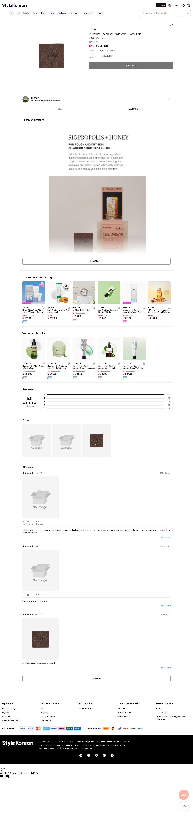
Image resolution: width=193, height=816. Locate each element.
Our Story (88, 13)
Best (43, 13)
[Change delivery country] (171, 5)
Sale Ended (131, 65)
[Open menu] (4, 13)
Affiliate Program (86, 708)
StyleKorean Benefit (11, 721)
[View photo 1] (36, 440)
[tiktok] (88, 755)
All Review (96, 678)
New (52, 13)
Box (12, 13)
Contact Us (46, 721)
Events (100, 13)
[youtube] (104, 755)
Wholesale (161, 5)
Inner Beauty (23, 13)
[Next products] (166, 292)
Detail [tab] (59, 108)
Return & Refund (48, 717)
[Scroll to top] (184, 806)
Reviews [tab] (134, 108)
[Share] (171, 25)
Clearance (75, 13)
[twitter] (112, 755)
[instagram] (81, 755)
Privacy (159, 708)
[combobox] (163, 13)
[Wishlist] (183, 5)
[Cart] (189, 5)
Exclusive (62, 13)
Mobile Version (123, 717)
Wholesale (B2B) (124, 712)
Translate (167, 537)
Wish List (6, 717)
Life (35, 13)
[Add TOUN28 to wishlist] (169, 99)
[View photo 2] (66, 440)
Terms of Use (161, 712)
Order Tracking (8, 708)
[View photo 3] (96, 440)
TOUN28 (93, 29)
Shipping (44, 712)
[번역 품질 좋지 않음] (7, 776)
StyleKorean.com (67, 748)
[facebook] (96, 755)
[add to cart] (43, 307)
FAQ (42, 708)
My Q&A (5, 712)
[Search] (188, 13)
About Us (121, 708)
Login (177, 5)
